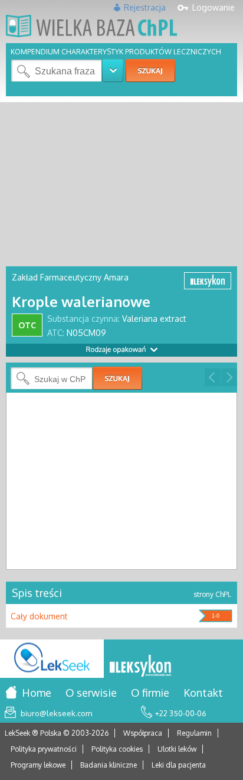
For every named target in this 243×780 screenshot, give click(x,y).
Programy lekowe (38, 765)
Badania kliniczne (108, 765)
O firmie (150, 692)
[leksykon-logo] (140, 666)
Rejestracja (145, 7)
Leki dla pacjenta (179, 765)
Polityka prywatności (44, 749)
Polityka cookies (117, 749)
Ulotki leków (176, 749)
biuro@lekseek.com (56, 713)
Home (36, 692)
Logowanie (213, 7)
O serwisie (91, 692)
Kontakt (203, 692)
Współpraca (142, 733)
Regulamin (194, 733)
